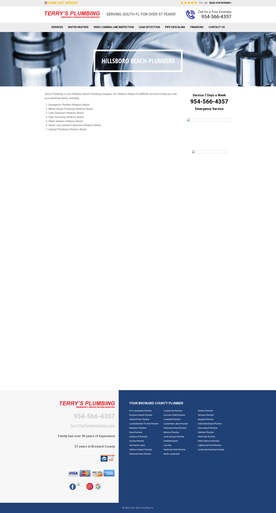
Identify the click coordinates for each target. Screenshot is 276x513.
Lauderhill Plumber (172, 419)
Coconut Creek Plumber (174, 415)
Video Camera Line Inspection (114, 27)
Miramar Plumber (171, 432)
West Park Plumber (206, 436)
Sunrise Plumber (136, 441)
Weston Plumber (205, 410)
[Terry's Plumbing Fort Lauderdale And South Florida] (72, 15)
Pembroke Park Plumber (140, 454)
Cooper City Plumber (173, 410)
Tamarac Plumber (206, 415)
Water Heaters (78, 27)
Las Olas (168, 445)
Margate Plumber (206, 419)
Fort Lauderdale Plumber (140, 410)
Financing (196, 27)
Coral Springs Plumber (174, 436)
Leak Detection (149, 27)
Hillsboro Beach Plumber (140, 449)
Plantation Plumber (137, 428)
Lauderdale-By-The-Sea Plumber (144, 423)
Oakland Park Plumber (139, 419)
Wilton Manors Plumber (208, 441)
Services (57, 27)
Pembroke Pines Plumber (175, 428)
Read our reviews (220, 3)
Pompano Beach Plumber (140, 415)
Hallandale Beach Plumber (210, 423)
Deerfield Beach (171, 441)
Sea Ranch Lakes (137, 445)
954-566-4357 (216, 16)
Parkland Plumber (206, 432)
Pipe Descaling (175, 27)
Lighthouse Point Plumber (209, 445)
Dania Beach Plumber (207, 428)
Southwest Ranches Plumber (211, 449)
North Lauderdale (172, 454)
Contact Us (217, 27)
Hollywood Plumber (138, 436)
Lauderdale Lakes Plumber (176, 423)
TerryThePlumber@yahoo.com (92, 426)
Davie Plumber (135, 432)
